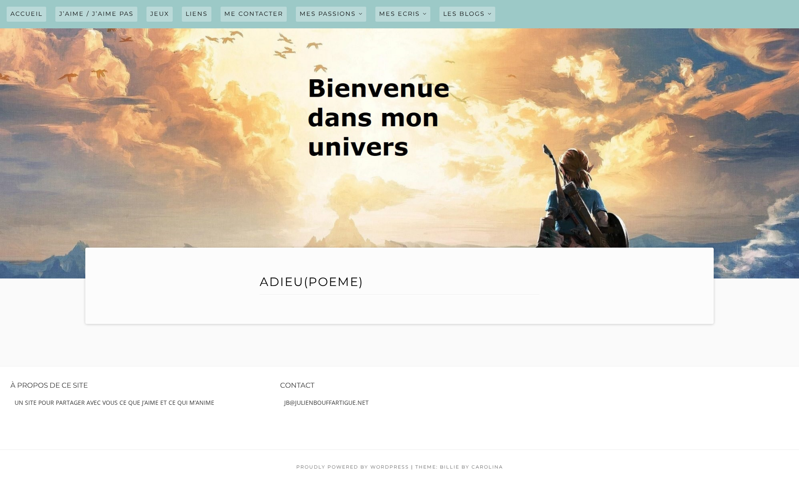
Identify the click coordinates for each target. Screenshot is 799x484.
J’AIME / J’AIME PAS (96, 14)
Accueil (26, 14)
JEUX (159, 14)
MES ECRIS (399, 14)
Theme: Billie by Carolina (459, 467)
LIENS (197, 14)
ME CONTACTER (253, 14)
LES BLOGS (464, 14)
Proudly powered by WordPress (352, 467)
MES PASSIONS (328, 14)
